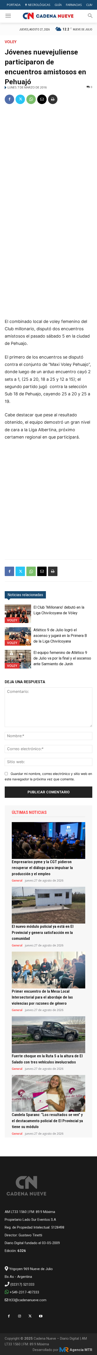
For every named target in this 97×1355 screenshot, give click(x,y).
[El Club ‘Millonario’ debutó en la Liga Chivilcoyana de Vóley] (18, 614)
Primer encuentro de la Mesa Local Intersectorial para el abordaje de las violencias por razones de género (42, 997)
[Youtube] (40, 1316)
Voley (10, 42)
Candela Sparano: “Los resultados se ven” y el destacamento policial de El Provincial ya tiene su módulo (47, 1120)
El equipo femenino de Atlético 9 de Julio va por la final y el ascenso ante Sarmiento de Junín (62, 658)
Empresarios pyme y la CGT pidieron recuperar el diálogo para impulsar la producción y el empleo (42, 867)
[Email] (42, 99)
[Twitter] (20, 99)
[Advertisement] (48, 159)
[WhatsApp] (31, 99)
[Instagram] (19, 1316)
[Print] (52, 99)
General (17, 880)
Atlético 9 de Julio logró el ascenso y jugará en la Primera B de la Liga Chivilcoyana (60, 636)
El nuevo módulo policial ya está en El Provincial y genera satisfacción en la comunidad (42, 932)
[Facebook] (9, 99)
